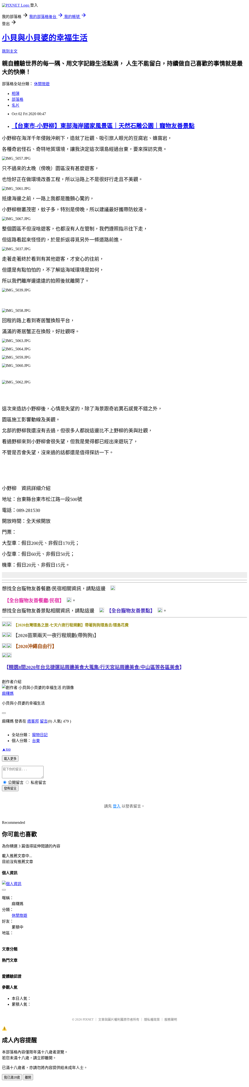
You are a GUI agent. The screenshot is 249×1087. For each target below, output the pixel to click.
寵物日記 (40, 735)
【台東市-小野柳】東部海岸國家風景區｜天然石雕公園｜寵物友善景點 (103, 126)
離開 (28, 1077)
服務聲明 (170, 1019)
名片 (15, 105)
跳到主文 (10, 51)
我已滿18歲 (12, 1077)
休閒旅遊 (42, 84)
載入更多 (10, 759)
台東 (36, 741)
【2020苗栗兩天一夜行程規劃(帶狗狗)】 (56, 635)
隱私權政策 (152, 1019)
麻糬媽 (8, 693)
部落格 (17, 99)
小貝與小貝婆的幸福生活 (45, 37)
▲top (6, 749)
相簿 (15, 94)
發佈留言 (10, 788)
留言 (44, 721)
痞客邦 (33, 721)
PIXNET (88, 1019)
